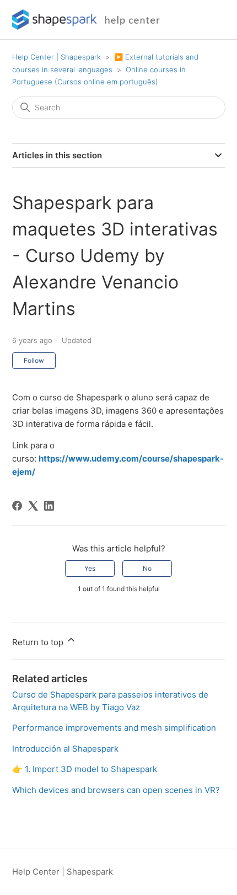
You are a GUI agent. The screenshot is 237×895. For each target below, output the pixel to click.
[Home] (90, 19)
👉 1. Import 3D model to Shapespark (84, 769)
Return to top (39, 642)
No (147, 568)
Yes (89, 568)
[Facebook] (17, 506)
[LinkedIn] (49, 506)
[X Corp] (33, 506)
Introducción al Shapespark (65, 748)
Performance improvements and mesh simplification (114, 727)
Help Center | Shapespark (56, 56)
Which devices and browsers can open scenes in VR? (116, 790)
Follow (34, 360)
